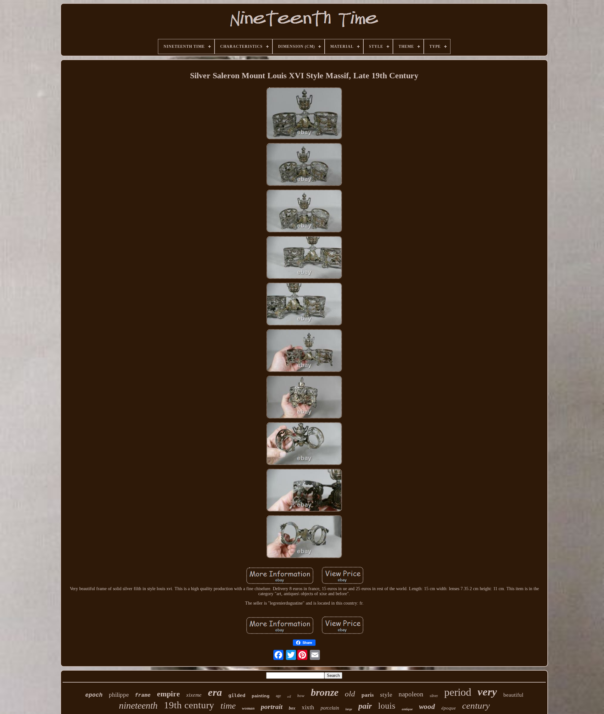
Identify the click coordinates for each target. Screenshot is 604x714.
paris (367, 695)
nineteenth (138, 705)
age (278, 696)
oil (289, 696)
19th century (189, 705)
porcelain (330, 708)
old (350, 693)
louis (386, 706)
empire (168, 694)
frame (143, 695)
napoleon (411, 694)
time (228, 706)
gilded (236, 695)
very (487, 692)
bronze (324, 692)
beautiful (513, 695)
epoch (94, 695)
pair (365, 706)
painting (261, 695)
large (348, 709)
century (476, 705)
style (386, 694)
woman (248, 708)
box (292, 708)
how (301, 695)
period (457, 692)
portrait (271, 707)
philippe (119, 694)
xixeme (194, 695)
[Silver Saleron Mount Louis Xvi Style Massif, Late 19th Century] (304, 114)
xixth (308, 707)
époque (448, 708)
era (215, 692)
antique (407, 709)
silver (434, 696)
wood (427, 707)
